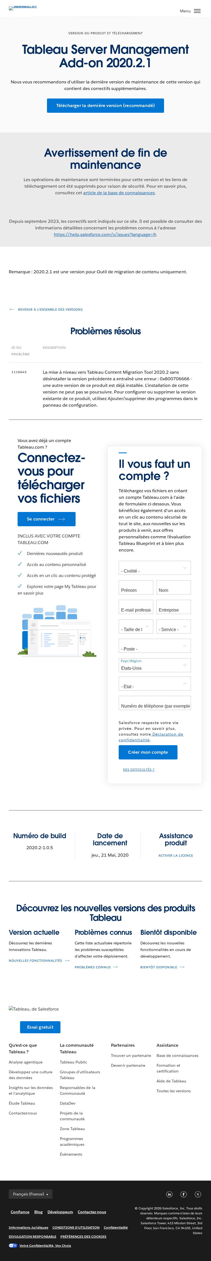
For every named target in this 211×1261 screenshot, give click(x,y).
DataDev (67, 1103)
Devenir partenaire (128, 1065)
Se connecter (40, 519)
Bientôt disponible (168, 932)
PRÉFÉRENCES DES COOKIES (83, 1236)
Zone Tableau (72, 1128)
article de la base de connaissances (119, 193)
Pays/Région (131, 661)
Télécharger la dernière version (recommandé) (105, 105)
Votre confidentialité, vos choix (45, 1245)
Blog (38, 1211)
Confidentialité (116, 1227)
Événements (71, 1154)
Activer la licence (176, 856)
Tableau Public (73, 1062)
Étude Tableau (22, 1103)
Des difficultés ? (139, 770)
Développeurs (60, 1211)
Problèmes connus (103, 932)
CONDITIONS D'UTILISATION (76, 1227)
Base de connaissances (177, 1055)
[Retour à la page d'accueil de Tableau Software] (28, 6)
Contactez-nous (23, 1113)
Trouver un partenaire (131, 1055)
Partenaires (122, 1045)
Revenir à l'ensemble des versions (50, 310)
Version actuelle (34, 932)
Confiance (20, 1211)
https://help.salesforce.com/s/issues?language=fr (105, 234)
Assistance (167, 1045)
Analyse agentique (26, 1062)
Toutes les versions (174, 1090)
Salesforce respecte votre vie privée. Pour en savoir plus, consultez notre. (151, 731)
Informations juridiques (28, 1227)
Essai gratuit (40, 1027)
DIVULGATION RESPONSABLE (32, 1236)
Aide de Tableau (171, 1081)
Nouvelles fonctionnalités (35, 961)
